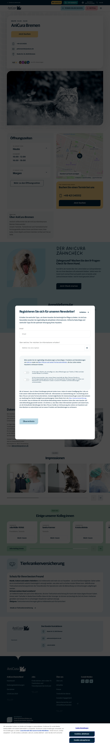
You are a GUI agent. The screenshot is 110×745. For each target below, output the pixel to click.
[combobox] (55, 347)
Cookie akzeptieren (82, 740)
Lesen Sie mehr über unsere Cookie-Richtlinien (34, 730)
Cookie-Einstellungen (82, 728)
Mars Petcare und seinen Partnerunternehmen (52, 362)
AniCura (29, 362)
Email (21, 329)
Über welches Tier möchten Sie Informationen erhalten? (39, 342)
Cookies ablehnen (82, 734)
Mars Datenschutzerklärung (77, 398)
